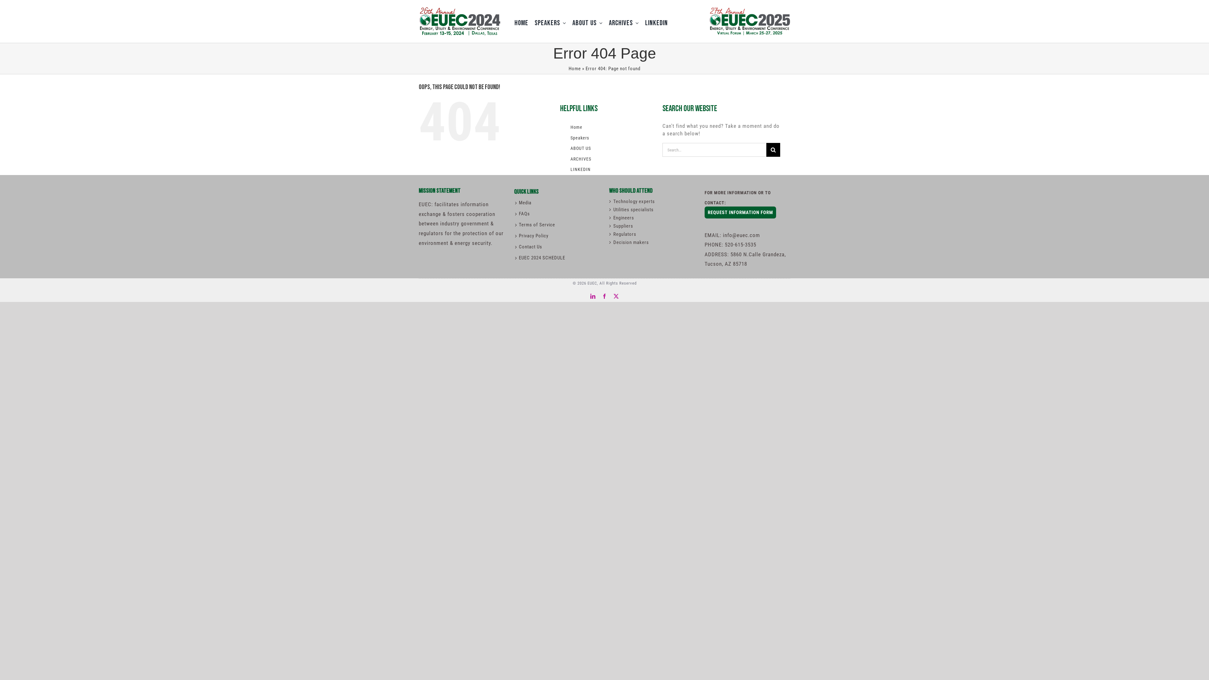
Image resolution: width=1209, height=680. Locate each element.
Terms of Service (537, 225)
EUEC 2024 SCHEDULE (542, 258)
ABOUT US (580, 148)
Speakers (579, 137)
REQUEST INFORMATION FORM (740, 212)
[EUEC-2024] (460, 9)
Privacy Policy (533, 236)
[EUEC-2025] (749, 7)
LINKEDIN (580, 169)
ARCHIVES (580, 159)
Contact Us (530, 247)
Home (575, 68)
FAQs (524, 214)
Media (525, 203)
